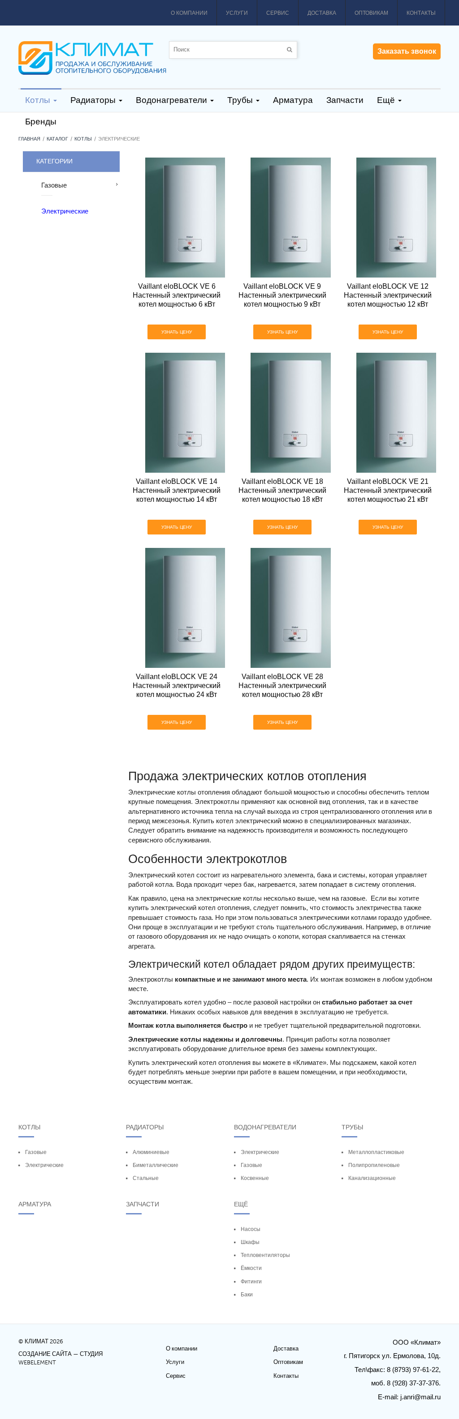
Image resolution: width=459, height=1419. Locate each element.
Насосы (250, 1229)
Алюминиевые (151, 1152)
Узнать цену (176, 331)
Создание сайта (45, 1354)
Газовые (36, 1152)
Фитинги (251, 1281)
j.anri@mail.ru (420, 1397)
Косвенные (255, 1178)
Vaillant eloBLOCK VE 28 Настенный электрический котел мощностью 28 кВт (282, 685)
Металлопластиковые (376, 1152)
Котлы (83, 139)
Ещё (241, 1204)
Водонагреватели (265, 1127)
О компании (189, 13)
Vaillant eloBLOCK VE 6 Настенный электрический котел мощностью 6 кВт (177, 295)
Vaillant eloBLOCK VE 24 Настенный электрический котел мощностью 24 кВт (177, 685)
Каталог (57, 139)
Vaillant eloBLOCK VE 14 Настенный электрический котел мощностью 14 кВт (177, 490)
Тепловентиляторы (265, 1255)
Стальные (146, 1178)
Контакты (421, 13)
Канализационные (372, 1178)
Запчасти (142, 1204)
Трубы (352, 1127)
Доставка (321, 13)
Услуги (237, 13)
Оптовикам (371, 13)
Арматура (34, 1204)
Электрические (44, 1165)
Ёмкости (251, 1268)
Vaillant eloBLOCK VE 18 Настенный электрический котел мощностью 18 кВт (282, 490)
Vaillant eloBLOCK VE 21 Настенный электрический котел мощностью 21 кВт (388, 490)
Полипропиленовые (374, 1165)
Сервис (277, 13)
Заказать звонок (406, 51)
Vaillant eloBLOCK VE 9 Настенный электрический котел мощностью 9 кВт (282, 295)
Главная (29, 139)
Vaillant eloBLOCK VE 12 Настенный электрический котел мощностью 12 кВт (388, 295)
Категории (54, 161)
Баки (247, 1294)
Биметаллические (155, 1165)
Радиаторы (145, 1127)
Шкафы (250, 1242)
